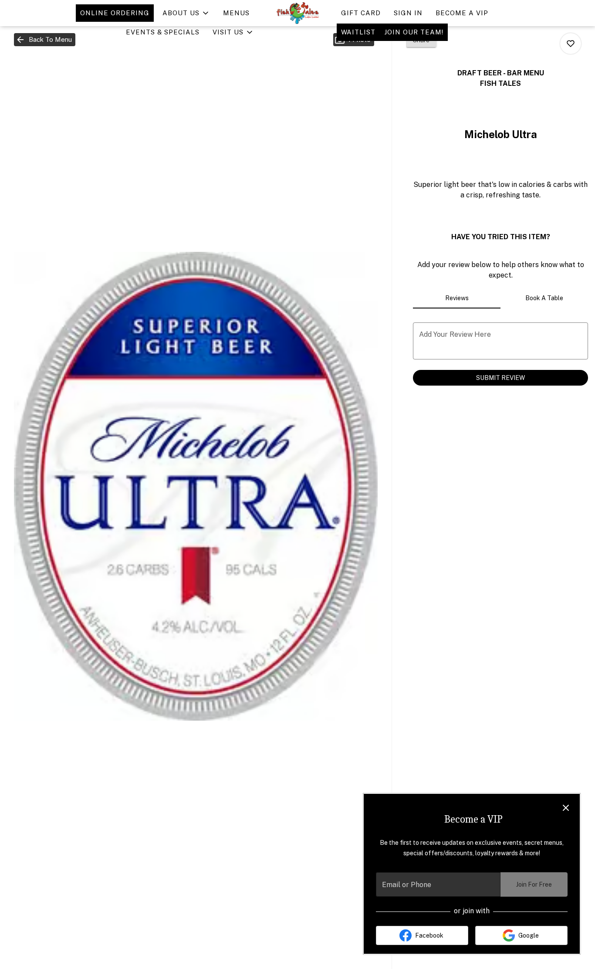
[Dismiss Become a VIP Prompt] (565, 807)
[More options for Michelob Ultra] (570, 43)
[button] (186, 13)
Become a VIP (462, 13)
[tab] (456, 298)
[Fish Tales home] (297, 13)
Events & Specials (162, 32)
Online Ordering (114, 13)
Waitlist (358, 32)
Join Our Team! (413, 32)
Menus (236, 13)
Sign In (408, 13)
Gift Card (361, 13)
